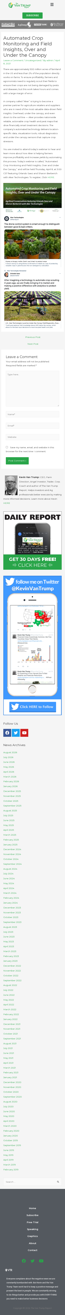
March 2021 (9, 1067)
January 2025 (10, 844)
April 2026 (8, 771)
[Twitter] (16, 733)
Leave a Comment (13, 60)
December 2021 (12, 1024)
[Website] (32, 437)
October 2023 (10, 917)
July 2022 (8, 990)
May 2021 (8, 1058)
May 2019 (8, 1155)
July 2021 (8, 1048)
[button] (32, 15)
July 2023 (8, 932)
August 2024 (10, 869)
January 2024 (10, 902)
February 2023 (11, 956)
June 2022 (9, 995)
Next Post (32, 344)
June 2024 (9, 878)
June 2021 (8, 1053)
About (32, 1243)
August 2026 (10, 752)
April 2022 (8, 1004)
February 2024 (11, 898)
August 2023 (10, 927)
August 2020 (10, 1101)
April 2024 (8, 888)
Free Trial (32, 1222)
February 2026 (11, 781)
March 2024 (9, 893)
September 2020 (12, 1096)
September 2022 (12, 980)
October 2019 (10, 1140)
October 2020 (11, 1092)
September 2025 (12, 805)
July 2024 (8, 873)
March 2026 (9, 776)
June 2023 (9, 936)
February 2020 (11, 1131)
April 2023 (8, 946)
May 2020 (8, 1116)
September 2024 (12, 864)
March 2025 (9, 835)
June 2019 (8, 1150)
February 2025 (11, 839)
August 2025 (10, 810)
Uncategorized (33, 60)
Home (32, 1208)
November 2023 (12, 912)
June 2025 (9, 820)
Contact (32, 1250)
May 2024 (8, 883)
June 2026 (9, 762)
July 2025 (8, 815)
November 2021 (11, 1029)
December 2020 (12, 1082)
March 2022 (9, 1009)
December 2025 (12, 791)
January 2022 (10, 1019)
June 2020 (9, 1111)
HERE (50, 177)
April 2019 (8, 1160)
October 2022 (10, 975)
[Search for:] (32, 1182)
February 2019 (10, 1169)
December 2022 (12, 966)
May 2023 (8, 941)
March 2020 (10, 1126)
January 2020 (10, 1135)
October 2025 (10, 801)
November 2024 (12, 854)
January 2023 (10, 961)
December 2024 (12, 849)
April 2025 (8, 830)
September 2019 (12, 1145)
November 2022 (12, 970)
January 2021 (10, 1077)
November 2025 (12, 796)
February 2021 (10, 1072)
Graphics (32, 1236)
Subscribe (32, 1215)
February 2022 (11, 1014)
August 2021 (10, 1043)
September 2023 (12, 922)
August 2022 (10, 985)
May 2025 (8, 825)
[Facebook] (7, 733)
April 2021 (8, 1063)
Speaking (32, 1229)
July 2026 (8, 757)
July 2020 (8, 1106)
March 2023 (9, 951)
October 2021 (10, 1033)
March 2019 (9, 1164)
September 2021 (12, 1038)
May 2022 (8, 1000)
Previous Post (32, 337)
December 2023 (12, 907)
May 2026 (8, 767)
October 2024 (10, 859)
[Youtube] (24, 733)
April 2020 (8, 1121)
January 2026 (10, 786)
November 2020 (12, 1087)
